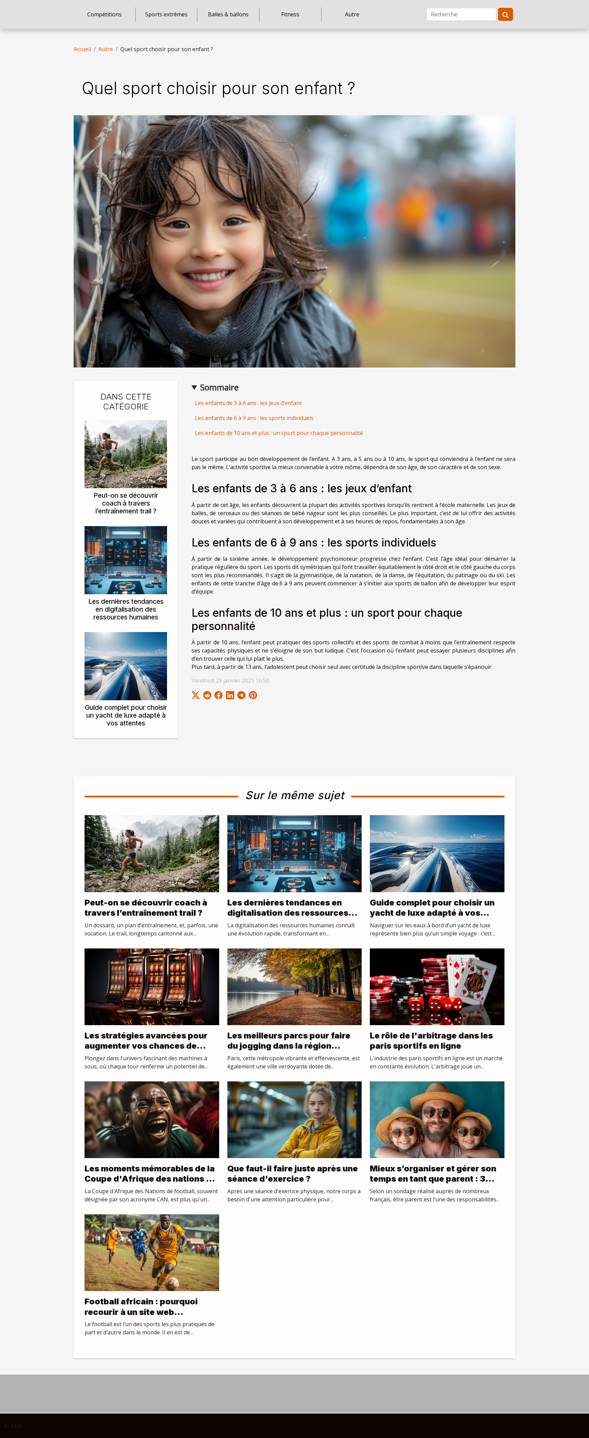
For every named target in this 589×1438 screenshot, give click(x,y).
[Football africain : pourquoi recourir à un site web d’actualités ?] (152, 1252)
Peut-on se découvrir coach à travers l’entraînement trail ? (125, 503)
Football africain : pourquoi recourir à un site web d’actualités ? (141, 1312)
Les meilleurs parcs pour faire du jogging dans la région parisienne (288, 1046)
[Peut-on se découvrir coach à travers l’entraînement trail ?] (126, 453)
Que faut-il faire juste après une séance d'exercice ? (292, 1174)
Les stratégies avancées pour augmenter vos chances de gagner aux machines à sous (146, 1046)
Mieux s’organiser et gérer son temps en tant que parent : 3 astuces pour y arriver (433, 1179)
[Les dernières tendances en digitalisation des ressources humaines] (126, 559)
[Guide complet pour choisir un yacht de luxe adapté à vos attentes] (126, 665)
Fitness (290, 14)
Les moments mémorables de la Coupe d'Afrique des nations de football (150, 1179)
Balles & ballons (228, 14)
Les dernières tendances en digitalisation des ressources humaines (126, 609)
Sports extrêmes (166, 14)
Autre (352, 14)
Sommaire (219, 387)
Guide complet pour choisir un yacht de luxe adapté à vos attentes (126, 715)
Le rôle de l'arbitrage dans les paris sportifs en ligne (431, 1041)
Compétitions (104, 14)
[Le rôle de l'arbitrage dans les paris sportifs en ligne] (437, 986)
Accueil (82, 49)
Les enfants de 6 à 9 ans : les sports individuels (254, 418)
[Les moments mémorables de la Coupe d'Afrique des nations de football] (152, 1119)
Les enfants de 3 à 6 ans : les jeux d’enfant (248, 403)
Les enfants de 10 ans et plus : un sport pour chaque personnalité (279, 433)
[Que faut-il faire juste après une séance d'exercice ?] (294, 1119)
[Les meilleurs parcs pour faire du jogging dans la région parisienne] (294, 986)
